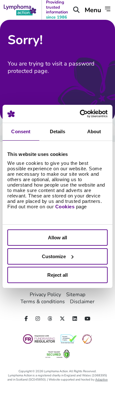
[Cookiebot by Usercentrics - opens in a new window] (81, 114)
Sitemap (75, 294)
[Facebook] (26, 318)
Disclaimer (82, 301)
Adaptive (101, 379)
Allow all (57, 237)
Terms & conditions (42, 301)
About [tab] (94, 131)
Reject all (57, 275)
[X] (62, 318)
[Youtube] (87, 318)
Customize (54, 256)
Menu (94, 10)
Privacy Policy (45, 294)
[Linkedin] (75, 318)
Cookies (65, 206)
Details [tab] (57, 131)
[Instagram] (37, 318)
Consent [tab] (20, 131)
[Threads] (50, 318)
